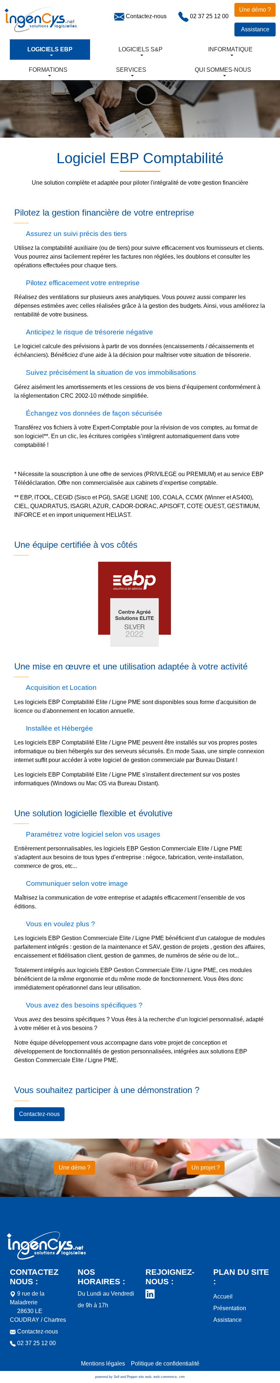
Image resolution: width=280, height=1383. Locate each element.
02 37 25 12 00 (208, 16)
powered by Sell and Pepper (116, 1377)
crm (182, 1377)
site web (145, 1377)
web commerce (165, 1377)
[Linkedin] (150, 1293)
